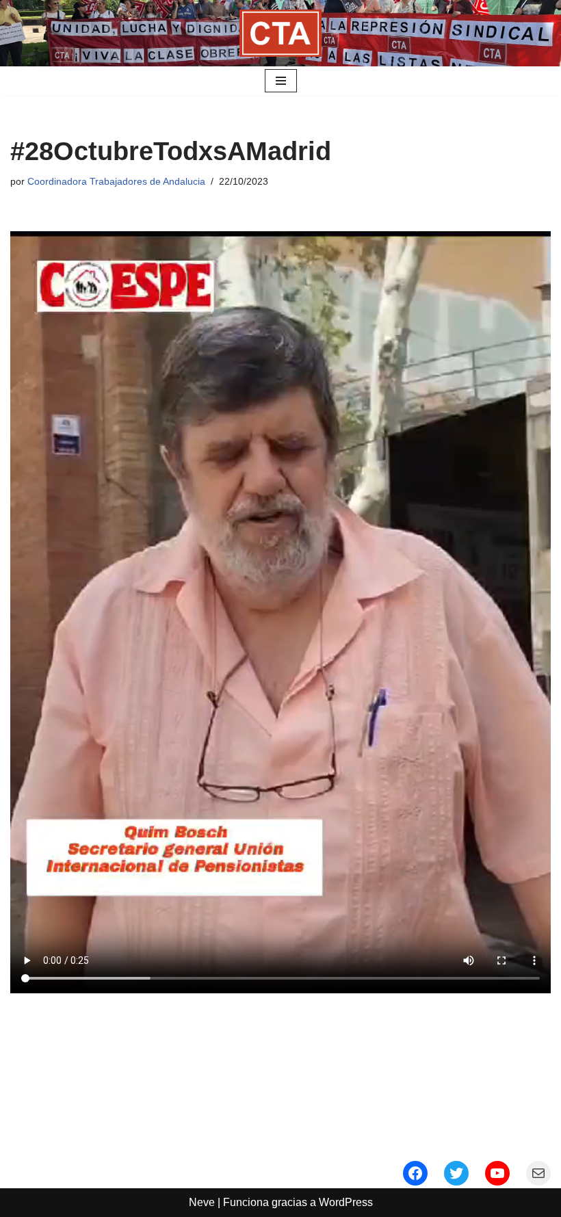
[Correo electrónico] (538, 1173)
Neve (202, 1202)
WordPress (346, 1202)
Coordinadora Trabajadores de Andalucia (116, 181)
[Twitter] (456, 1173)
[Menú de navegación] (281, 80)
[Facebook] (415, 1173)
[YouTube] (497, 1173)
